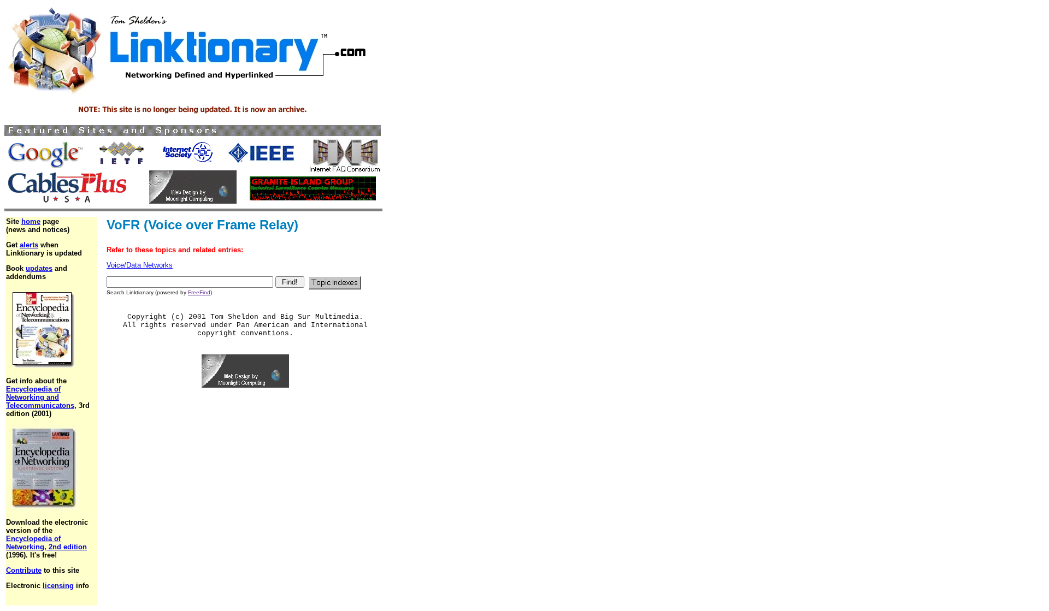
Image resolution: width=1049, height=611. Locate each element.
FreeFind (199, 292)
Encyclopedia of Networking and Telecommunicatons (40, 397)
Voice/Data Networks (140, 265)
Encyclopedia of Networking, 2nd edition (46, 543)
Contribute (24, 570)
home (30, 221)
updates (39, 268)
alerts (29, 245)
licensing (58, 586)
